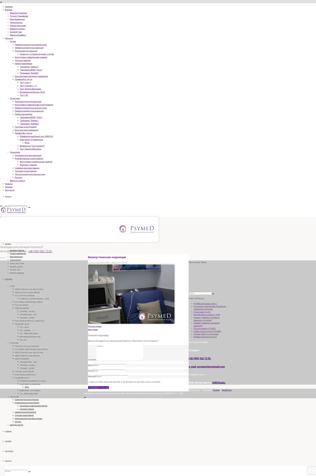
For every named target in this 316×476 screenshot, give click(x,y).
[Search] (29, 207)
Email (90, 371)
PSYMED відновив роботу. (205, 304)
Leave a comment (96, 262)
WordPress (227, 390)
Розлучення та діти (202, 312)
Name (90, 365)
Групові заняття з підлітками (206, 334)
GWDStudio (219, 382)
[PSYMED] (13, 213)
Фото (124, 262)
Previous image (94, 326)
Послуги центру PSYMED (205, 328)
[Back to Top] (85, 397)
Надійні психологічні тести (205, 337)
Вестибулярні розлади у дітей (207, 315)
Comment (92, 360)
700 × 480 (111, 262)
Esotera (216, 390)
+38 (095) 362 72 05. (40, 251)
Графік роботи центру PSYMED (207, 331)
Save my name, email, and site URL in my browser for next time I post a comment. (125, 382)
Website (91, 376)
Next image (93, 330)
